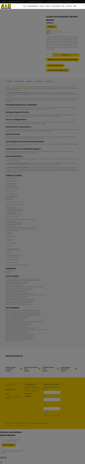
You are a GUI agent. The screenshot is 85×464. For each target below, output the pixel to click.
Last (44, 404)
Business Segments (33, 6)
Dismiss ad (3, 457)
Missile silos (70, 32)
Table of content (19, 81)
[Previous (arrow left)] (2, 232)
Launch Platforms (61, 32)
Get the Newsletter (8, 445)
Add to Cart (66, 55)
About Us (47, 6)
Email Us (37, 390)
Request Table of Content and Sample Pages (62, 59)
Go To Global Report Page (55, 65)
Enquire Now (51, 26)
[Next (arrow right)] (82, 232)
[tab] (9, 81)
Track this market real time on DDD (57, 70)
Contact (13, 423)
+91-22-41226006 (31, 390)
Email (45, 405)
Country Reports (56, 6)
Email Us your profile (10, 389)
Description (9, 81)
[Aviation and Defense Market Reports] (6, 6)
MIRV (66, 32)
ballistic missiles (52, 32)
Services (41, 6)
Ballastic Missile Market (56, 30)
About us (8, 423)
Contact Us (69, 6)
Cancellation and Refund (38, 423)
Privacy (28, 423)
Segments (29, 81)
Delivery (47, 423)
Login (74, 6)
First (44, 396)
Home (24, 6)
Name (45, 389)
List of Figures (48, 81)
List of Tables (38, 81)
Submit (45, 413)
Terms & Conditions (21, 423)
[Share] (80, 1)
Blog (63, 6)
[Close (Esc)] (83, 1)
